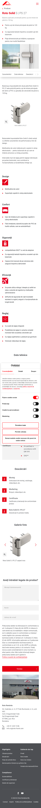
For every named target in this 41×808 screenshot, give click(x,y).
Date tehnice (18, 74)
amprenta (17, 389)
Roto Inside (24, 756)
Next (35, 544)
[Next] (38, 74)
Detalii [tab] (20, 371)
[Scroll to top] (38, 804)
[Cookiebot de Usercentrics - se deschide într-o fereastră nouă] (11, 365)
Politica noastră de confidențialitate (14, 657)
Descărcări (30, 74)
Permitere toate (20, 425)
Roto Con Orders (25, 760)
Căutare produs (7, 753)
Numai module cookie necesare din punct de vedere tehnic (20, 439)
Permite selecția (20, 432)
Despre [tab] (33, 371)
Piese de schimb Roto (9, 760)
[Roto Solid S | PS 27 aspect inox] (5, 554)
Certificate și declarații (9, 780)
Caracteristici (6, 74)
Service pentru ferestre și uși (11, 763)
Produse (7, 8)
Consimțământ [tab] (7, 371)
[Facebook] (18, 793)
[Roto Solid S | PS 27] (6, 122)
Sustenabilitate (7, 776)
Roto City (23, 763)
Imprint (11, 802)
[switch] (36, 403)
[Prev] (36, 74)
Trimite (19, 669)
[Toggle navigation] (37, 4)
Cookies (35, 802)
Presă (22, 753)
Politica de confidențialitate (23, 802)
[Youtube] (22, 793)
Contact (5, 802)
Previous (5, 544)
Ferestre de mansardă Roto (29, 766)
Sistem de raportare (8, 783)
